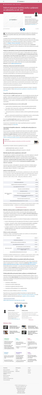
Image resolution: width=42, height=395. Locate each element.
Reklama (29, 369)
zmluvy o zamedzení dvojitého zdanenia (11, 137)
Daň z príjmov (18, 4)
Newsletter (18, 371)
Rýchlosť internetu (6, 375)
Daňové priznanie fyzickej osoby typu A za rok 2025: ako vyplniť (14, 327)
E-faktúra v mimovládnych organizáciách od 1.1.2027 (32, 348)
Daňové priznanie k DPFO (9, 298)
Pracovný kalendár (6, 379)
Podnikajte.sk (18, 386)
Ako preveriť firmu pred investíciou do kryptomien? (9, 361)
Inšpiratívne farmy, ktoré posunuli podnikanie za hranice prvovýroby (8, 342)
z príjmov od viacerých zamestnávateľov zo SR (26, 294)
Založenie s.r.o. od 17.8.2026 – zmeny (21, 347)
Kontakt (29, 372)
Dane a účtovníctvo (8, 4)
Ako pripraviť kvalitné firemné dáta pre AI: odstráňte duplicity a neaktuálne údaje (20, 357)
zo (13, 43)
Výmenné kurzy (6, 376)
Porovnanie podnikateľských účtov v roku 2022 (30, 312)
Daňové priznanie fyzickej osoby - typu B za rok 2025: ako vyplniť (33, 327)
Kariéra (29, 371)
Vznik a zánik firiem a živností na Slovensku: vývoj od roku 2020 (21, 343)
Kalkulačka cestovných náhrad (8, 371)
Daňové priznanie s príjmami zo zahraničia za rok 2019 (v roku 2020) (17, 141)
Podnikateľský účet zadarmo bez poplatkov (29, 313)
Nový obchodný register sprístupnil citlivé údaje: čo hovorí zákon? (32, 356)
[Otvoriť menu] (4, 1)
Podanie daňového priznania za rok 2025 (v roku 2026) (14, 332)
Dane (14, 4)
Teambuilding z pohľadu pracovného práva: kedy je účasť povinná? (32, 360)
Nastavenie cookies (21, 391)
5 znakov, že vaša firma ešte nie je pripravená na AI (21, 361)
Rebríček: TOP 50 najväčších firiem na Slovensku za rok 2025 (9, 357)
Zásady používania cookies (21, 388)
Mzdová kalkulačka (6, 369)
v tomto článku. (24, 290)
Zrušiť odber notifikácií (21, 392)
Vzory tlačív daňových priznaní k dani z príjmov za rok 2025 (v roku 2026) (33, 333)
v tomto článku (14, 40)
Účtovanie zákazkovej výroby (27, 317)
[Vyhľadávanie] (38, 1)
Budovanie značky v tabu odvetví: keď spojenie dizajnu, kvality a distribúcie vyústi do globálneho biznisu (9, 347)
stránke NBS (15, 124)
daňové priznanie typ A (16, 63)
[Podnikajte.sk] (21, 1)
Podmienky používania (21, 389)
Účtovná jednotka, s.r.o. (33, 24)
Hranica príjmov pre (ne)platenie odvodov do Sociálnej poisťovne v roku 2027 (32, 343)
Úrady (17, 369)
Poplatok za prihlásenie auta (8, 378)
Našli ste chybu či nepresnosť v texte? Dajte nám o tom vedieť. (14, 300)
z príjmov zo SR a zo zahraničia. (28, 296)
